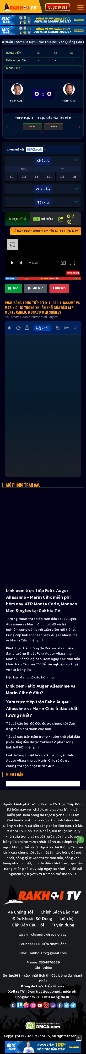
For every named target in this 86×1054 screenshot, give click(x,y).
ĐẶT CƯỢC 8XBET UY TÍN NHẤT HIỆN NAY (47, 231)
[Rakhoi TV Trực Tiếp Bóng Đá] (20, 7)
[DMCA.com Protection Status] (43, 1025)
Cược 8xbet (57, 7)
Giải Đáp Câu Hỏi (28, 925)
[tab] (17, 219)
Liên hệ (67, 918)
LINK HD (59, 288)
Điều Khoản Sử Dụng (32, 918)
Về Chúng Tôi (20, 912)
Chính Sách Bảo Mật (60, 912)
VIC (15, 288)
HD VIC (37, 288)
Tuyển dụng (63, 925)
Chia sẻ (70, 219)
